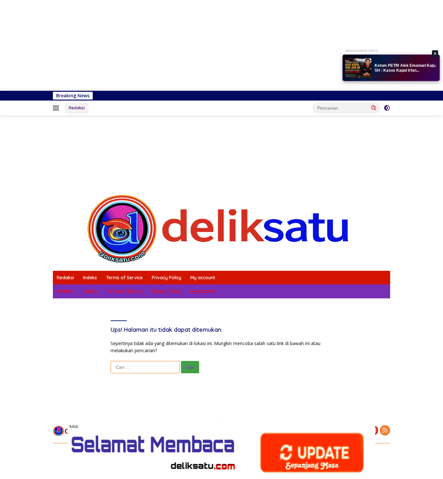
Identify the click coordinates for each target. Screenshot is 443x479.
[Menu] (57, 108)
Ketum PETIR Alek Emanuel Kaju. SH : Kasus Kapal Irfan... (405, 68)
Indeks (90, 278)
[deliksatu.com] (221, 228)
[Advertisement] (194, 45)
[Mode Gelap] (387, 108)
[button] (373, 107)
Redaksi (77, 107)
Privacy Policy (166, 278)
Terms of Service (124, 278)
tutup (73, 426)
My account (202, 278)
